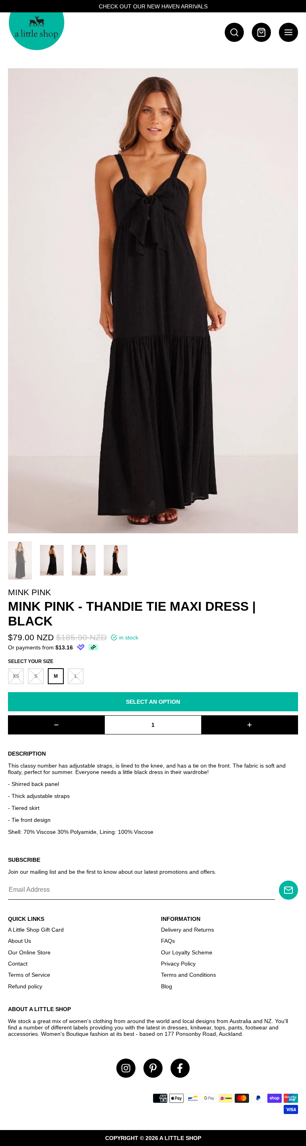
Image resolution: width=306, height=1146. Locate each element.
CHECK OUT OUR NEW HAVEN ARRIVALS (153, 6)
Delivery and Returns (187, 929)
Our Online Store (29, 952)
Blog (166, 986)
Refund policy (25, 986)
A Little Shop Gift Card (36, 929)
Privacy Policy (178, 963)
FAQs (168, 941)
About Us (19, 941)
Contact (17, 963)
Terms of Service (29, 975)
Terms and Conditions (188, 975)
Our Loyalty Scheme (186, 952)
